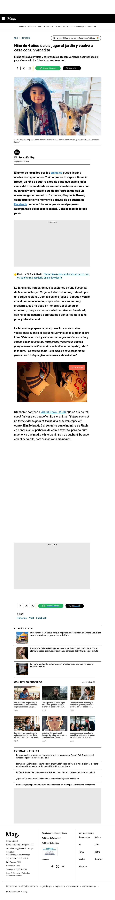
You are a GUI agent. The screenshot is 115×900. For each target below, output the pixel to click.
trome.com (73, 886)
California (30, 26)
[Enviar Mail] (16, 157)
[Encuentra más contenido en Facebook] (17, 68)
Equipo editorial (12, 841)
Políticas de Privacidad (51, 838)
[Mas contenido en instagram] (63, 866)
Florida (21, 26)
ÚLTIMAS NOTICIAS (26, 751)
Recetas (98, 859)
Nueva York (48, 26)
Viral (31, 618)
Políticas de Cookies (50, 843)
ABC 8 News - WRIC (53, 412)
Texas (39, 26)
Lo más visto (23, 628)
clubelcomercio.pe (30, 886)
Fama (81, 852)
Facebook (41, 618)
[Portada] (12, 839)
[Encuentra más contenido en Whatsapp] (30, 68)
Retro (97, 852)
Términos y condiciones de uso (54, 833)
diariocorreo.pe (89, 886)
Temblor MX (91, 26)
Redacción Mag (26, 157)
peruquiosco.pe (13, 891)
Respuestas (84, 837)
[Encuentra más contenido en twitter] (23, 68)
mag (25, 891)
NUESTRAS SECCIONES (86, 833)
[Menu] (4, 19)
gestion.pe (47, 886)
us (80, 844)
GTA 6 (58, 26)
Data (97, 844)
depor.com (60, 886)
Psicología (80, 26)
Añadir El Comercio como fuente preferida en (76, 38)
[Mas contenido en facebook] (52, 866)
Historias (22, 618)
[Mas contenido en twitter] (57, 866)
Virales (82, 859)
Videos (98, 837)
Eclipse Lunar (68, 26)
